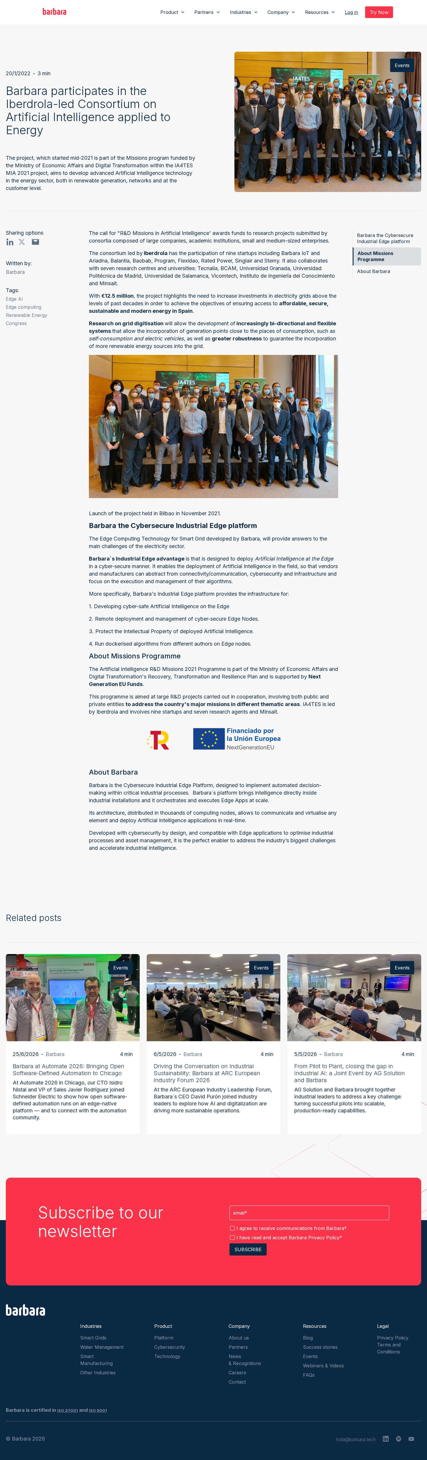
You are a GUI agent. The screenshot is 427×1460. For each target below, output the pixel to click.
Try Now (379, 12)
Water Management (101, 1347)
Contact (237, 1382)
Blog (308, 1338)
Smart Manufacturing (96, 1359)
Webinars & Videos (323, 1366)
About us (239, 1338)
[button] (172, 12)
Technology (167, 1356)
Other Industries (98, 1372)
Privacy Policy (324, 1237)
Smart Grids (93, 1338)
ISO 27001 (67, 1410)
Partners (238, 1347)
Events (310, 1356)
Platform (163, 1338)
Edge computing (23, 307)
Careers (237, 1372)
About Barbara (373, 271)
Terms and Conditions (389, 1348)
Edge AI (14, 299)
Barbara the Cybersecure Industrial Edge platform (385, 238)
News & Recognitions (245, 1359)
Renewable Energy (26, 315)
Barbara (15, 272)
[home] (54, 12)
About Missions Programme (375, 256)
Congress (16, 323)
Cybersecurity (169, 1347)
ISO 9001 (98, 1410)
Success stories (320, 1347)
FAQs (309, 1375)
